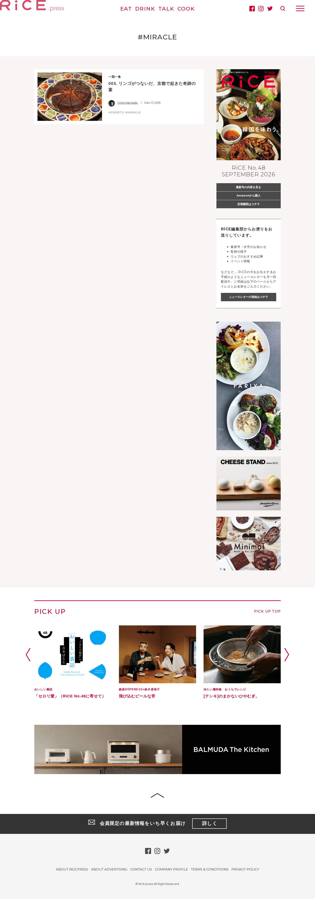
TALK (166, 9)
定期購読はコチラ (248, 204)
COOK (186, 9)
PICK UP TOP (267, 611)
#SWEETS (116, 112)
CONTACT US (141, 869)
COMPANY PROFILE (171, 869)
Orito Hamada (127, 102)
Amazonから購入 (249, 195)
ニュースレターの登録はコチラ (248, 296)
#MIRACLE (133, 112)
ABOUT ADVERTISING (109, 869)
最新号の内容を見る (248, 187)
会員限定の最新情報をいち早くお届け (159, 823)
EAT (126, 9)
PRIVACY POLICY (245, 869)
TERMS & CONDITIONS (209, 869)
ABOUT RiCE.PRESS (72, 869)
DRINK (145, 9)
